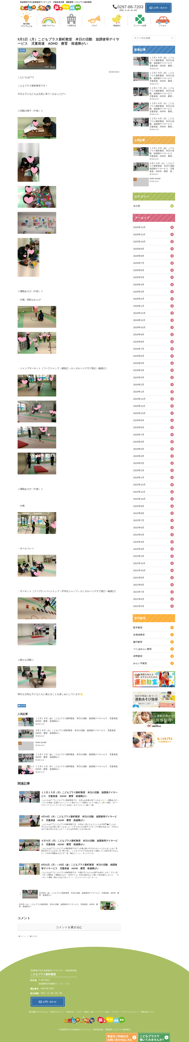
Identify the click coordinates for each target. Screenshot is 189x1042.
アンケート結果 (103, 1012)
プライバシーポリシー (129, 1012)
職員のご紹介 (89, 1012)
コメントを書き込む (69, 927)
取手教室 (137, 627)
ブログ (78, 1012)
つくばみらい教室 (142, 649)
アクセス (115, 1012)
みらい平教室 (140, 663)
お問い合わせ (160, 7)
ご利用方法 (69, 1012)
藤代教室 (137, 642)
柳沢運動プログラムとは (38, 1012)
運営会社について (148, 1012)
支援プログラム (56, 1012)
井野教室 (137, 656)
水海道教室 (139, 634)
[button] (172, 38)
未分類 (23, 706)
